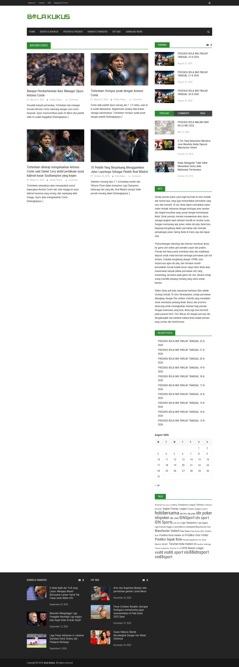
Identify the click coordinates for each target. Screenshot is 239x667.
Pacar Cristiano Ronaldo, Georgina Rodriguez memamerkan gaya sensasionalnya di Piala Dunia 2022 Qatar (130, 611)
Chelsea (200, 504)
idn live (183, 513)
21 (191, 465)
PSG (200, 540)
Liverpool (190, 526)
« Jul (157, 485)
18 (167, 465)
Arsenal (158, 505)
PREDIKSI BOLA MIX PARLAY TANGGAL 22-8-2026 (193, 55)
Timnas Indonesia (162, 548)
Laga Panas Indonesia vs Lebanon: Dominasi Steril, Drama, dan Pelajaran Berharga (67, 639)
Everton (205, 509)
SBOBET (165, 544)
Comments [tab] (183, 113)
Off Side (116, 31)
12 (175, 459)
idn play (195, 224)
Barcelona (166, 505)
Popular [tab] (164, 113)
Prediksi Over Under (196, 535)
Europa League (194, 509)
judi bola (176, 523)
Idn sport (202, 517)
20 (183, 465)
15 (199, 459)
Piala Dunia (184, 531)
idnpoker (162, 517)
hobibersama (167, 513)
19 (175, 465)
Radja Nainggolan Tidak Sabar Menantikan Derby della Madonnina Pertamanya (193, 166)
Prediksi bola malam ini (171, 535)
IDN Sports (164, 522)
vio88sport (163, 556)
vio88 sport (173, 552)
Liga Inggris (202, 522)
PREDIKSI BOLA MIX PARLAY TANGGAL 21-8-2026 (193, 74)
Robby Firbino (56, 99)
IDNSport (187, 517)
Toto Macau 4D (182, 314)
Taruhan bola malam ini (183, 544)
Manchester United (167, 531)
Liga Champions (189, 522)
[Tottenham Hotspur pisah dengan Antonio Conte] (119, 69)
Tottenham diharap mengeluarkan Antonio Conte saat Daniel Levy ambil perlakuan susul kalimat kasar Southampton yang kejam (55, 171)
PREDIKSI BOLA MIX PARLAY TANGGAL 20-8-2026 (193, 92)
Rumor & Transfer (97, 31)
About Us (31, 3)
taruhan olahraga (204, 544)
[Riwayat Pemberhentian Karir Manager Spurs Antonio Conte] (55, 69)
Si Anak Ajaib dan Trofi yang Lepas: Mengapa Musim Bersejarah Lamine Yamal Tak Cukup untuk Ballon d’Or (64, 593)
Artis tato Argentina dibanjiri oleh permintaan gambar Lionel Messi (129, 589)
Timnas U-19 (175, 548)
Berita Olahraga (49, 31)
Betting (174, 505)
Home (32, 31)
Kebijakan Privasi (61, 3)
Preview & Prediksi (73, 31)
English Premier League (175, 508)
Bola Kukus (120, 176)
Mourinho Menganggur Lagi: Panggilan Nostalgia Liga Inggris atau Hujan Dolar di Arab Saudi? (66, 617)
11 (167, 459)
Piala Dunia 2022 (197, 531)
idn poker (204, 513)
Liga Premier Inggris (164, 527)
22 (199, 465)
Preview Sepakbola (190, 540)
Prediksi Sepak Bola (168, 539)
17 (158, 465)
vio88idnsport (196, 552)
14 (191, 459)
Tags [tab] (202, 113)
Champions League (186, 504)
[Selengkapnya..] (60, 117)
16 (207, 459)
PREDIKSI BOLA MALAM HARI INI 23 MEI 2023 (193, 124)
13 (183, 459)
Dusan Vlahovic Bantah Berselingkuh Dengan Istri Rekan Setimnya (129, 635)
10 (158, 459)
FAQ (49, 3)
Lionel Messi (179, 527)
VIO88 (194, 259)
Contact (42, 3)
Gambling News (134, 31)
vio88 (159, 552)
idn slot (192, 275)
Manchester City (203, 527)
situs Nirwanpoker (183, 294)
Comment (73, 99)
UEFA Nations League (192, 548)
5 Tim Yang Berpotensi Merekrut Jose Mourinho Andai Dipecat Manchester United (194, 144)
